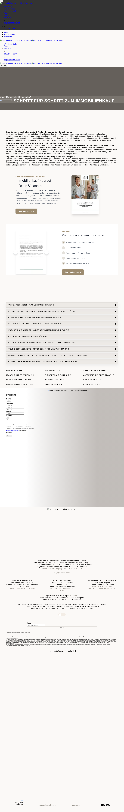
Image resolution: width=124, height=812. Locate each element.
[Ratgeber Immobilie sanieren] (62, 380)
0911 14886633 (73, 596)
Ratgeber (7, 46)
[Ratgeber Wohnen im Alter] (62, 384)
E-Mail (8, 411)
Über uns (7, 48)
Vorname (9, 403)
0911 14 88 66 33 (10, 54)
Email (29, 623)
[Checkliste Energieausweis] (100, 384)
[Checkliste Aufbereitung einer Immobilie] (100, 375)
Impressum (76, 805)
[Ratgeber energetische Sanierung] (62, 375)
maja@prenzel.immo (12, 60)
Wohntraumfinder (10, 44)
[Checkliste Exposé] (100, 380)
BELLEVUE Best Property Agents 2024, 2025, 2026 (62, 569)
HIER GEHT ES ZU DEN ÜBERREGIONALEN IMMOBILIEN (101, 588)
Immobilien (8, 36)
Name (8, 399)
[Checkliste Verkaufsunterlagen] (100, 370)
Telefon (9, 407)
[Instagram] (104, 805)
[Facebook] (109, 805)
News (6, 32)
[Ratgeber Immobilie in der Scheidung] (23, 375)
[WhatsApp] (102, 805)
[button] (62, 305)
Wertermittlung (9, 34)
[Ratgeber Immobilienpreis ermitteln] (23, 384)
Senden (9, 436)
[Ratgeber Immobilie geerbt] (23, 370)
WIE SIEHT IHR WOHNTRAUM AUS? (62, 590)
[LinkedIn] (107, 805)
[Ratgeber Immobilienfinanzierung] (23, 380)
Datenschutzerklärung (12, 430)
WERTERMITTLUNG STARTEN (22, 589)
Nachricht (10, 415)
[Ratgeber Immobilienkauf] (62, 370)
